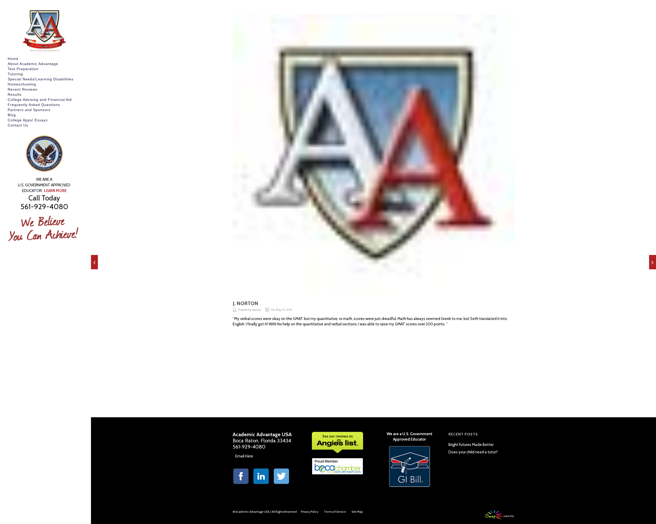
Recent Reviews (22, 89)
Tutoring (15, 74)
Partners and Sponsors (29, 110)
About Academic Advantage (33, 64)
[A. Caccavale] (94, 262)
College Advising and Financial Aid (40, 100)
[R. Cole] (652, 262)
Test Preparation (23, 69)
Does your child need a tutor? (473, 452)
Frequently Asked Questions (34, 105)
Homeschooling (22, 84)
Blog (12, 115)
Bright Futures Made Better (471, 444)
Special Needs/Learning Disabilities (41, 79)
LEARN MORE (55, 190)
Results (15, 94)
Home (13, 59)
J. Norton (245, 303)
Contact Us (18, 125)
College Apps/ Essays (28, 120)
